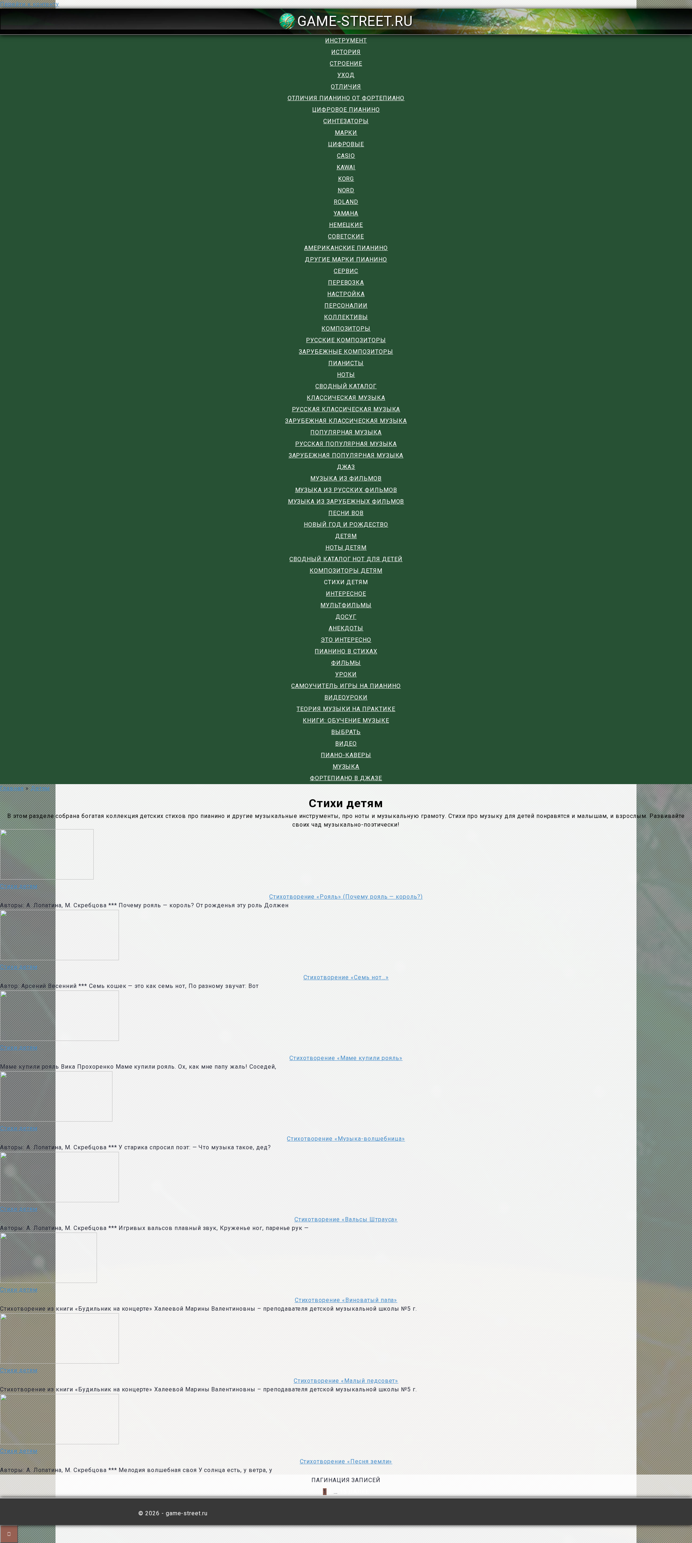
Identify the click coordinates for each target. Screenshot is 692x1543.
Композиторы (346, 328)
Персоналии (346, 305)
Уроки (346, 674)
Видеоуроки (346, 697)
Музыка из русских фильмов (346, 490)
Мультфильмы (346, 605)
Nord (346, 190)
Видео (346, 743)
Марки (346, 132)
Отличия (346, 86)
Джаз (346, 467)
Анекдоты (346, 628)
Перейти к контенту (29, 4)
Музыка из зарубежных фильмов (346, 501)
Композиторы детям (346, 570)
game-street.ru (355, 21)
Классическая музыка (346, 397)
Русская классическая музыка (346, 409)
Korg (346, 178)
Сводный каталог (346, 386)
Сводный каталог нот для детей (346, 559)
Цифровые (346, 144)
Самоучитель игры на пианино (346, 686)
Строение (346, 63)
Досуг (346, 616)
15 (343, 1491)
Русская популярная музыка (346, 443)
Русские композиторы (346, 340)
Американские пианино (346, 248)
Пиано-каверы (346, 755)
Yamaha (346, 213)
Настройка (346, 294)
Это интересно (346, 639)
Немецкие (346, 225)
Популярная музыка (346, 432)
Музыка (346, 766)
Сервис (346, 271)
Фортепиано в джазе (346, 778)
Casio (346, 155)
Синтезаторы (346, 121)
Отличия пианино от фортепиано (346, 98)
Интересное (346, 593)
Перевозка (346, 282)
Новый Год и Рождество (346, 524)
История (346, 52)
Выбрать (346, 732)
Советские (346, 236)
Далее (358, 1491)
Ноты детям (346, 547)
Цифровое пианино (346, 109)
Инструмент (346, 40)
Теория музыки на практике (346, 709)
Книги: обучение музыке (346, 720)
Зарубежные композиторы (346, 351)
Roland (346, 201)
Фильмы (346, 662)
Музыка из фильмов (345, 478)
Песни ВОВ (346, 513)
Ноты (346, 374)
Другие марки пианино (346, 259)
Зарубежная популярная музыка (346, 455)
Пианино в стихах (346, 651)
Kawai (346, 167)
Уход (346, 75)
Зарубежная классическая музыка (346, 420)
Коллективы (346, 317)
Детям (346, 536)
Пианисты (346, 363)
